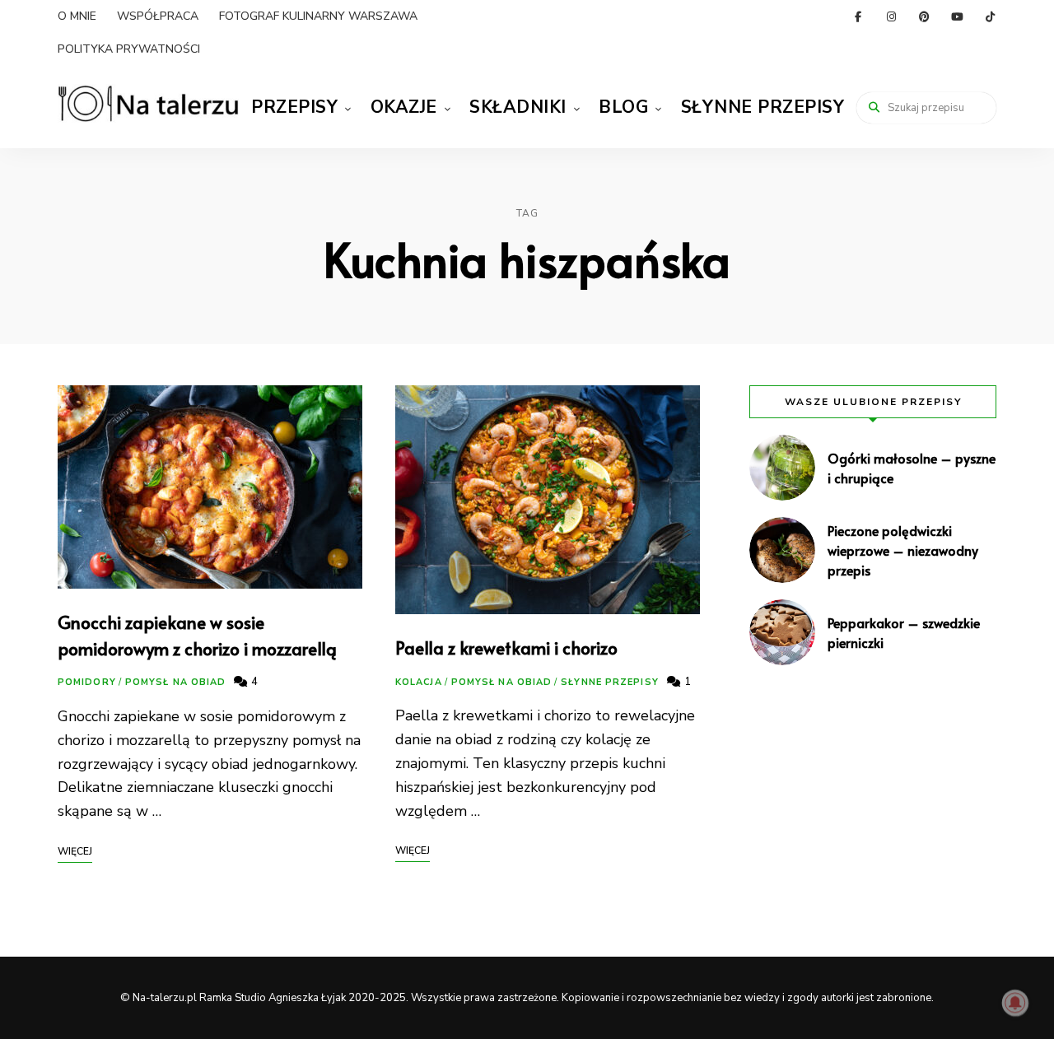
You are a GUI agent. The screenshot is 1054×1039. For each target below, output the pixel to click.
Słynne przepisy (763, 107)
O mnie (77, 16)
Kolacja (418, 682)
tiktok (989, 16)
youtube (956, 16)
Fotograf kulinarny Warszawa (318, 16)
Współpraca (157, 16)
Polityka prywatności (129, 49)
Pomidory (87, 682)
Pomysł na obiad (175, 682)
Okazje (404, 107)
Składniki (518, 107)
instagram (890, 16)
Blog (623, 107)
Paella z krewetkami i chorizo (506, 647)
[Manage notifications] (1015, 1003)
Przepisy (294, 107)
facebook (858, 16)
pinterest (923, 16)
